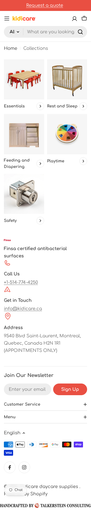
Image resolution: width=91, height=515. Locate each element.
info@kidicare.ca (23, 308)
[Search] (80, 32)
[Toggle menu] (7, 18)
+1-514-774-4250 (21, 282)
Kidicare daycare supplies (49, 486)
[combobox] (45, 32)
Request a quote (44, 5)
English (12, 432)
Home (10, 48)
